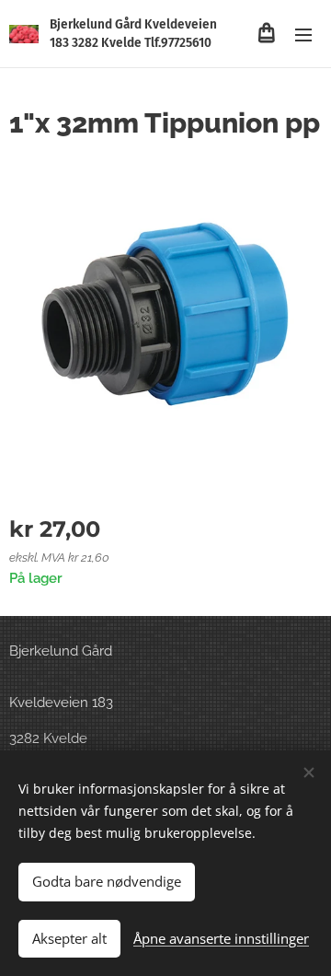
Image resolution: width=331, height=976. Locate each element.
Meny (303, 34)
